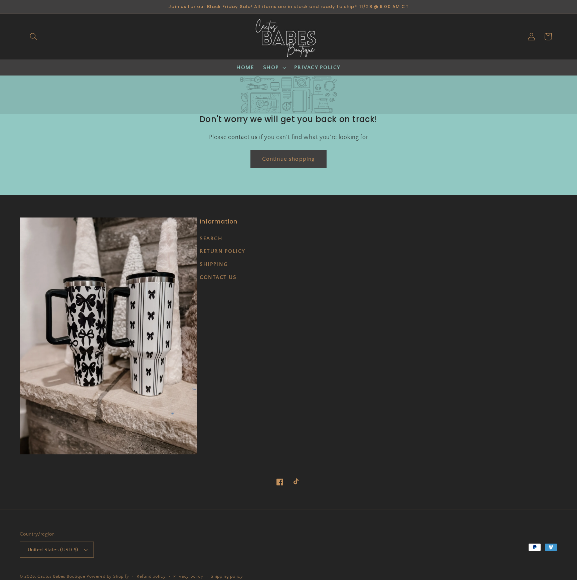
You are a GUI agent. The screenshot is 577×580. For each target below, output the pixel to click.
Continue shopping (288, 159)
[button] (33, 36)
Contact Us (218, 277)
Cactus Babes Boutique (61, 576)
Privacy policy (188, 576)
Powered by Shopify (107, 576)
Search (211, 239)
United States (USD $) (53, 550)
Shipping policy (227, 576)
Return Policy (222, 251)
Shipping (214, 264)
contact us (242, 137)
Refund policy (151, 576)
